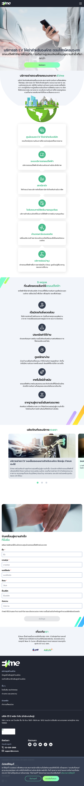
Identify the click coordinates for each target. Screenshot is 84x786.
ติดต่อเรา (42, 65)
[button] (37, 483)
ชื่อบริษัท (5, 591)
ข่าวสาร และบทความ (9, 693)
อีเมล (4, 580)
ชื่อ (3, 550)
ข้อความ (5, 601)
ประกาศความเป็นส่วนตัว (44, 611)
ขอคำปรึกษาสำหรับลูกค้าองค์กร (13, 679)
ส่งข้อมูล (42, 618)
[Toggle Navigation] (80, 3)
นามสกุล (5, 560)
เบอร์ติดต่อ (6, 570)
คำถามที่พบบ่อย (8, 704)
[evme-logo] (6, 3)
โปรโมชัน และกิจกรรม (10, 689)
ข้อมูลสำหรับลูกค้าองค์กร (11, 675)
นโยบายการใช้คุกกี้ (68, 773)
